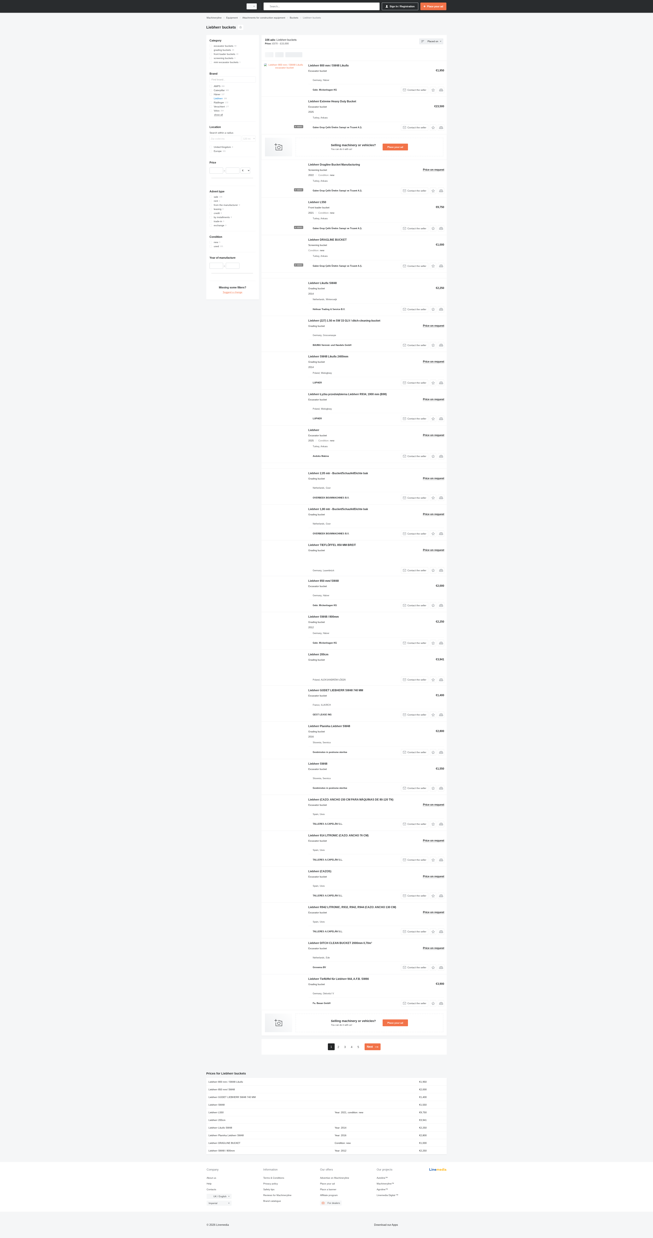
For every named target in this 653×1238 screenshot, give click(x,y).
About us (211, 1177)
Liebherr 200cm (318, 654)
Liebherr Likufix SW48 (322, 283)
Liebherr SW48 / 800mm (323, 616)
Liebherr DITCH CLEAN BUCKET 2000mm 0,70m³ (340, 943)
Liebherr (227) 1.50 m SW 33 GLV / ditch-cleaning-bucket (344, 320)
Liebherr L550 (317, 202)
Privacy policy (270, 1183)
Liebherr (313, 430)
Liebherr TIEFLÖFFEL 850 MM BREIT (332, 545)
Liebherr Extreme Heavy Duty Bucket (332, 101)
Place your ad (395, 147)
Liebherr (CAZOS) (319, 871)
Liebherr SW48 (317, 763)
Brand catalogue (272, 1201)
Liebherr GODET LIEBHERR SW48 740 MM (335, 690)
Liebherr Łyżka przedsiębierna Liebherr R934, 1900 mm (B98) (347, 394)
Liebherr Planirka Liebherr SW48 (329, 726)
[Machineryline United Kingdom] (224, 6)
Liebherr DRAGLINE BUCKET (327, 239)
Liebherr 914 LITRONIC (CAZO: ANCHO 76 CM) (338, 835)
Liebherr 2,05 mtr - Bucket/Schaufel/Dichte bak (338, 473)
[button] (433, 90)
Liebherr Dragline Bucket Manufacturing (334, 164)
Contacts (211, 1189)
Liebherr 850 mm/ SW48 (323, 580)
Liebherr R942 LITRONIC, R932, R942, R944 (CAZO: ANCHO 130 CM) (352, 907)
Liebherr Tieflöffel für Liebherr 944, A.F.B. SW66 (338, 978)
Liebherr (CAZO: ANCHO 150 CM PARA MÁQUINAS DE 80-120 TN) (350, 799)
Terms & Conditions (273, 1177)
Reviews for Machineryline (277, 1195)
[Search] (267, 6)
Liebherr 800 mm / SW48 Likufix (328, 65)
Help (209, 1183)
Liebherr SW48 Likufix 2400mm (328, 356)
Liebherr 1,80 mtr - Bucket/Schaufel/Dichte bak (338, 509)
